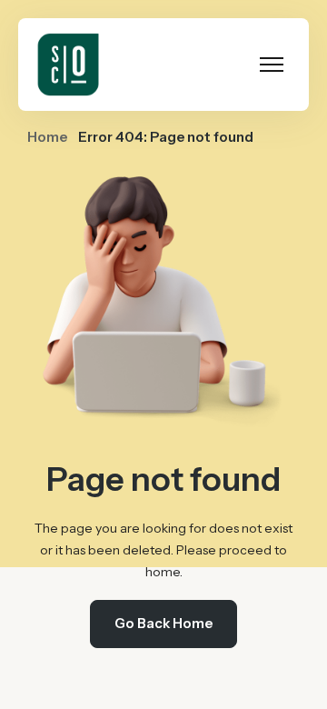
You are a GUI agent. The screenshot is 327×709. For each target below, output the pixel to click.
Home (47, 136)
